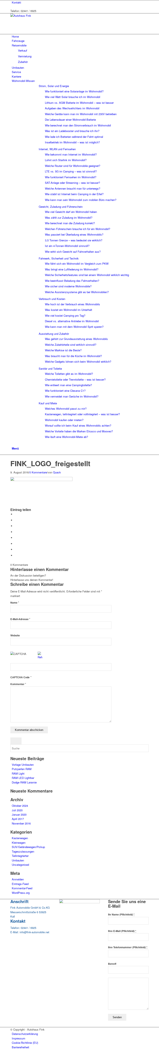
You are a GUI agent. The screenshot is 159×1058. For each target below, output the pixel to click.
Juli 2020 (17, 810)
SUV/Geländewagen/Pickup (28, 847)
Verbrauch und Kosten (52, 299)
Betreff (112, 964)
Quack (57, 472)
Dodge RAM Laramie (24, 782)
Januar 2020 (19, 814)
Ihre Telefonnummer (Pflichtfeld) (127, 947)
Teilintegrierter (20, 856)
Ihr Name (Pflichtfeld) (121, 914)
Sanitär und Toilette (50, 368)
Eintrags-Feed (20, 884)
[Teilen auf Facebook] (15, 514)
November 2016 (21, 823)
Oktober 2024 (20, 806)
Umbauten (18, 860)
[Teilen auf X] (15, 520)
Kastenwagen (20, 838)
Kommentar (18, 684)
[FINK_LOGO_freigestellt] (11, 457)
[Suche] (13, 444)
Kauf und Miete (48, 403)
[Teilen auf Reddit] (15, 549)
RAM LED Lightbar (23, 778)
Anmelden (18, 879)
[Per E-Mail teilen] (15, 555)
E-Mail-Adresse (20, 619)
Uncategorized (20, 865)
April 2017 (18, 819)
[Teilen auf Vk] (15, 544)
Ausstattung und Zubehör (54, 334)
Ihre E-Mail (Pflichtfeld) (122, 931)
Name (14, 602)
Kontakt (16, 2)
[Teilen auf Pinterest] (15, 526)
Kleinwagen (18, 843)
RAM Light (18, 773)
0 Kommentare (38, 472)
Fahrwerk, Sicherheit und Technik (59, 258)
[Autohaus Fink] (41, 16)
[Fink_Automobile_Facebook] (79, 902)
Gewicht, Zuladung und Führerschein (61, 207)
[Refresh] (40, 657)
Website (15, 635)
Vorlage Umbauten (23, 765)
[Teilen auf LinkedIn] (15, 532)
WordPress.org (21, 893)
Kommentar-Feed (22, 888)
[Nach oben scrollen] (1, 1056)
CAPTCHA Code (20, 677)
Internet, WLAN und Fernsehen (57, 149)
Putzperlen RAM (21, 769)
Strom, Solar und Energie (54, 86)
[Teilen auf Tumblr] (15, 538)
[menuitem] (80, 2)
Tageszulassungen (23, 851)
